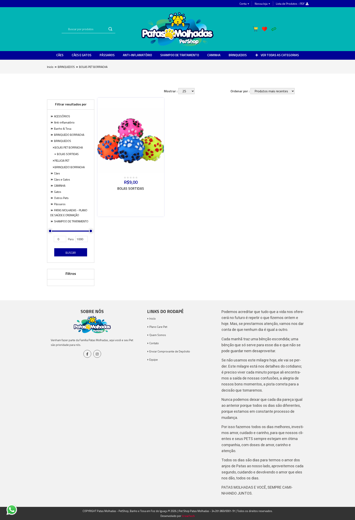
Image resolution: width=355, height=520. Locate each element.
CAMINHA (213, 55)
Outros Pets (61, 198)
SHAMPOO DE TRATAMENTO (179, 55)
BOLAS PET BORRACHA (93, 67)
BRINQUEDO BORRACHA (68, 135)
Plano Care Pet (158, 327)
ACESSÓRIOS (61, 116)
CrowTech (188, 516)
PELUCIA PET (61, 160)
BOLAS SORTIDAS (67, 154)
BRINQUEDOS (238, 55)
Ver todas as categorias (279, 55)
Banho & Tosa (62, 128)
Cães (59, 55)
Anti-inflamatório (137, 55)
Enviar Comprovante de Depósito (169, 351)
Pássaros (107, 55)
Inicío (50, 67)
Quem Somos (157, 335)
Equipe (153, 359)
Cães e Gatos (81, 55)
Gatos (57, 192)
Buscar (71, 252)
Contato (154, 343)
